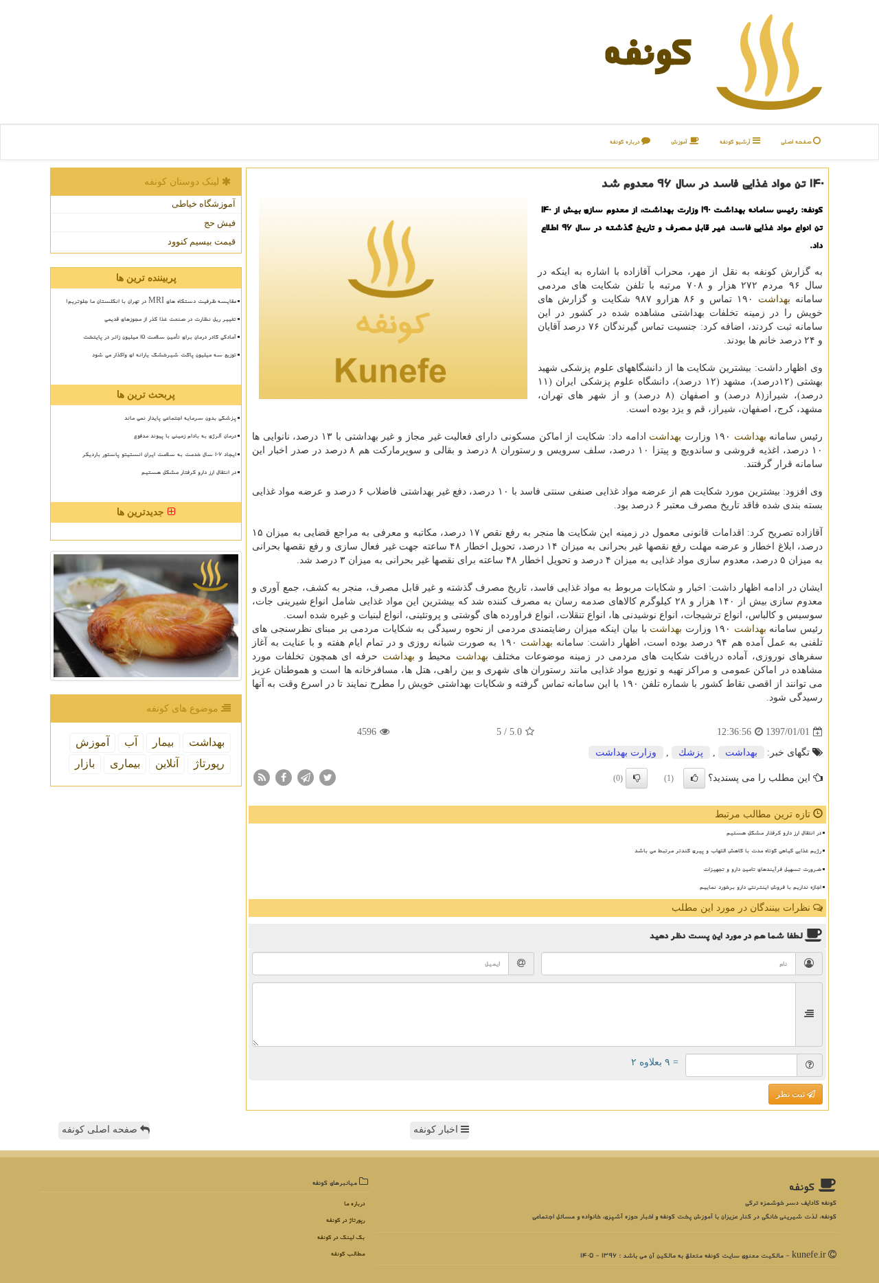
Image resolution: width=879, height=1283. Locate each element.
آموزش (680, 142)
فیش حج (220, 223)
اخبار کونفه (437, 1129)
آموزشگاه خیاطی (204, 203)
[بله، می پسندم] (694, 778)
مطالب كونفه (348, 1254)
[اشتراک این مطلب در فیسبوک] (283, 777)
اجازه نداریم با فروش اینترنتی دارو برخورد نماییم (760, 887)
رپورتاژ (209, 763)
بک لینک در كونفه (341, 1237)
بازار (85, 763)
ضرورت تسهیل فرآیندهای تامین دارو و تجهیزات (762, 869)
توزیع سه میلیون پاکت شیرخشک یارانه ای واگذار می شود (164, 354)
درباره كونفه (625, 142)
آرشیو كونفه (736, 142)
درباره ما (354, 1204)
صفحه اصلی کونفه (101, 1129)
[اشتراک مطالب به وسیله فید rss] (261, 777)
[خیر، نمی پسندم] (637, 778)
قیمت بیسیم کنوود (202, 241)
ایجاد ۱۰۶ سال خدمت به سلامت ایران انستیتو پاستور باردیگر (159, 454)
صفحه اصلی (797, 142)
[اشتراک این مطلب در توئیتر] (327, 777)
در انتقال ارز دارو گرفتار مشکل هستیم (774, 832)
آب (130, 742)
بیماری (125, 763)
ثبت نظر (791, 1094)
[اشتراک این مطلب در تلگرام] (305, 777)
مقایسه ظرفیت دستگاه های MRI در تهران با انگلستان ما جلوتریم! (151, 301)
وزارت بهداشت (626, 752)
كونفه (647, 51)
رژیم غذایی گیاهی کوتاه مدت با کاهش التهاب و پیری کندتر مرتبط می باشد (728, 850)
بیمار (163, 742)
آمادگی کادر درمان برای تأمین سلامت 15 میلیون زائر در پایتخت (159, 336)
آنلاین (167, 763)
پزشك (690, 752)
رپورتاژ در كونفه (345, 1220)
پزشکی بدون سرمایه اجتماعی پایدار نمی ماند (180, 417)
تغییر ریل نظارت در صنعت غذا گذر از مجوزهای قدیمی (170, 318)
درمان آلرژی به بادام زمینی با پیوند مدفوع (185, 435)
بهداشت (774, 299)
